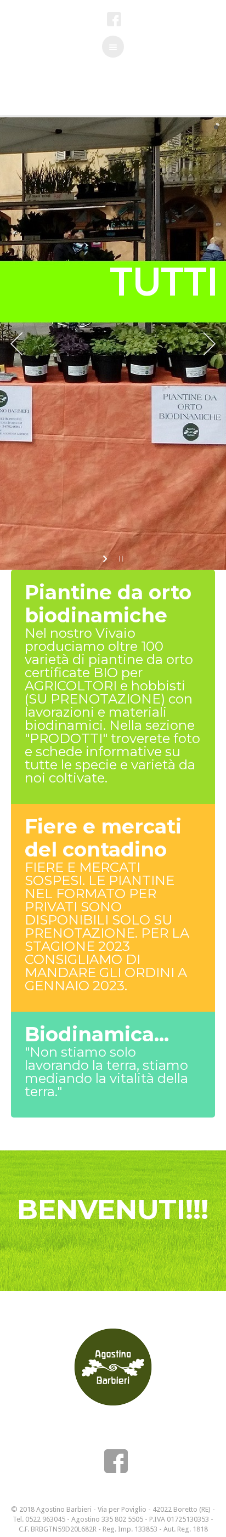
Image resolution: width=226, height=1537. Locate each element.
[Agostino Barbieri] (113, 1367)
